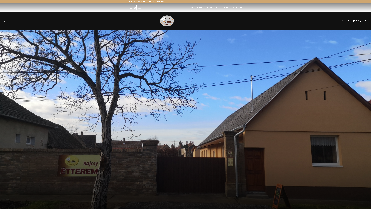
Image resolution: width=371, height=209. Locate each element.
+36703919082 (160, 1)
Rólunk (199, 7)
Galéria (226, 7)
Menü (217, 7)
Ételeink (209, 7)
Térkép (234, 7)
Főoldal (190, 7)
